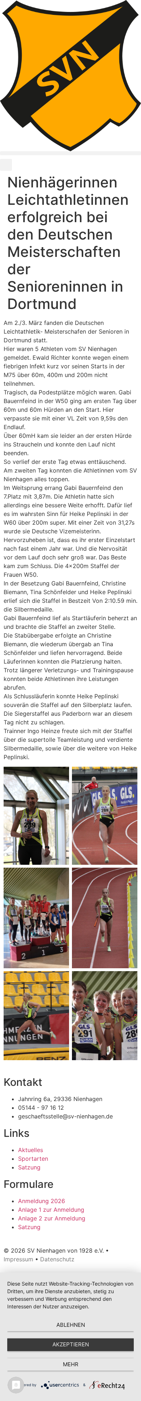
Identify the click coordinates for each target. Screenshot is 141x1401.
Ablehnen (70, 1324)
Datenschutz (57, 1259)
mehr (70, 1364)
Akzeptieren (70, 1344)
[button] (70, 153)
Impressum (18, 1259)
